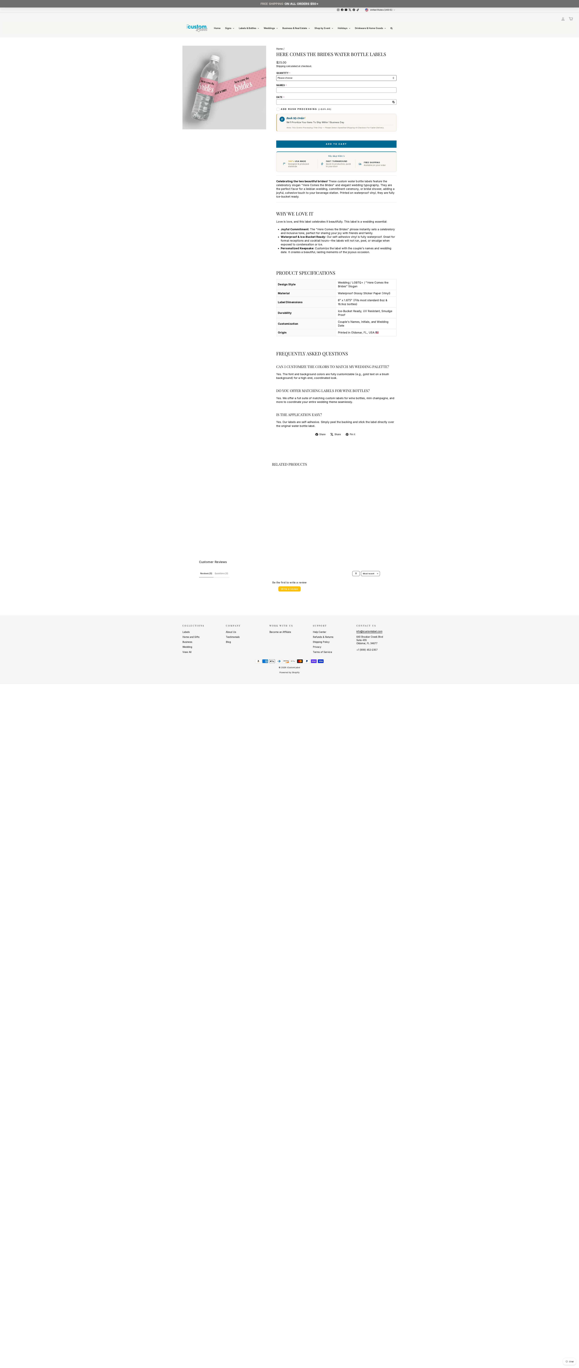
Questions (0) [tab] (221, 573)
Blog (228, 642)
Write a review (289, 588)
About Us (231, 632)
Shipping (281, 66)
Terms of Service (322, 652)
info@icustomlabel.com (369, 631)
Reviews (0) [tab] (206, 573)
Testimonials (233, 637)
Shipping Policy (321, 642)
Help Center (319, 632)
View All (186, 652)
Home (279, 48)
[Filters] (356, 573)
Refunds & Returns (323, 637)
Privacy (317, 647)
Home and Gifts (190, 637)
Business (187, 642)
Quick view (208, 521)
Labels (186, 632)
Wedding (187, 647)
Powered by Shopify (289, 672)
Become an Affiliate (280, 632)
